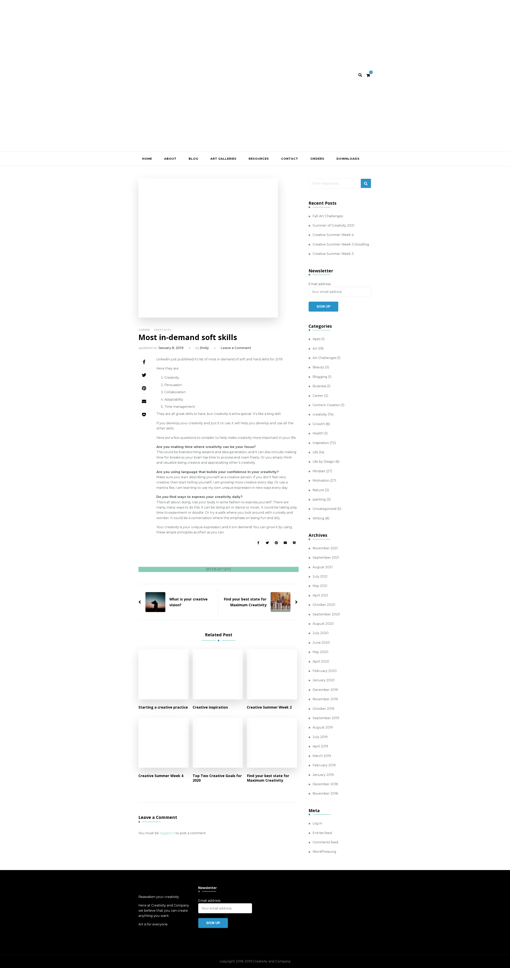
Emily (204, 348)
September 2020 (326, 614)
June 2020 (321, 642)
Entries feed (322, 833)
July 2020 (321, 633)
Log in (317, 823)
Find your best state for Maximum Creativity (268, 778)
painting (319, 499)
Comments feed (325, 842)
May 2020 (320, 652)
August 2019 (323, 727)
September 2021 (326, 557)
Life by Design (324, 461)
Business (319, 386)
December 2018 (325, 784)
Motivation (321, 480)
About (170, 158)
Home (147, 158)
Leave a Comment (236, 348)
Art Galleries (223, 158)
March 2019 (322, 756)
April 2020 (321, 661)
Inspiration (321, 443)
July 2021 (320, 576)
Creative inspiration (210, 707)
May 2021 (320, 586)
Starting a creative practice (163, 707)
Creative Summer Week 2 (269, 707)
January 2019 (323, 775)
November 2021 (325, 548)
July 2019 (320, 737)
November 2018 (325, 793)
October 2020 (324, 605)
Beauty (318, 367)
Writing (318, 518)
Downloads (348, 158)
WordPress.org (324, 852)
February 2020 (325, 671)
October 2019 (323, 709)
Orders (317, 158)
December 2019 (325, 690)
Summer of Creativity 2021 (333, 225)
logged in (167, 833)
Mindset (319, 471)
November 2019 (325, 699)
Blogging (320, 377)
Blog (193, 158)
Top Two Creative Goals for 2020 (217, 778)
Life (315, 452)
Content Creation (326, 405)
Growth (319, 424)
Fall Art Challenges (328, 216)
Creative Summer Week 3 (333, 254)
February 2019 (324, 765)
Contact (289, 158)
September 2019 (326, 718)
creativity (162, 329)
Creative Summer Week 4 (160, 775)
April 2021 (320, 595)
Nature (318, 490)
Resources (259, 158)
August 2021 (323, 567)
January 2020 (324, 680)
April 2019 (320, 746)
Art (315, 348)
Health (318, 433)
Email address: (320, 284)
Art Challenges (324, 358)
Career (144, 329)
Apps (317, 339)
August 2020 (323, 624)
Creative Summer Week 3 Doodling (341, 244)
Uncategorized (324, 509)
